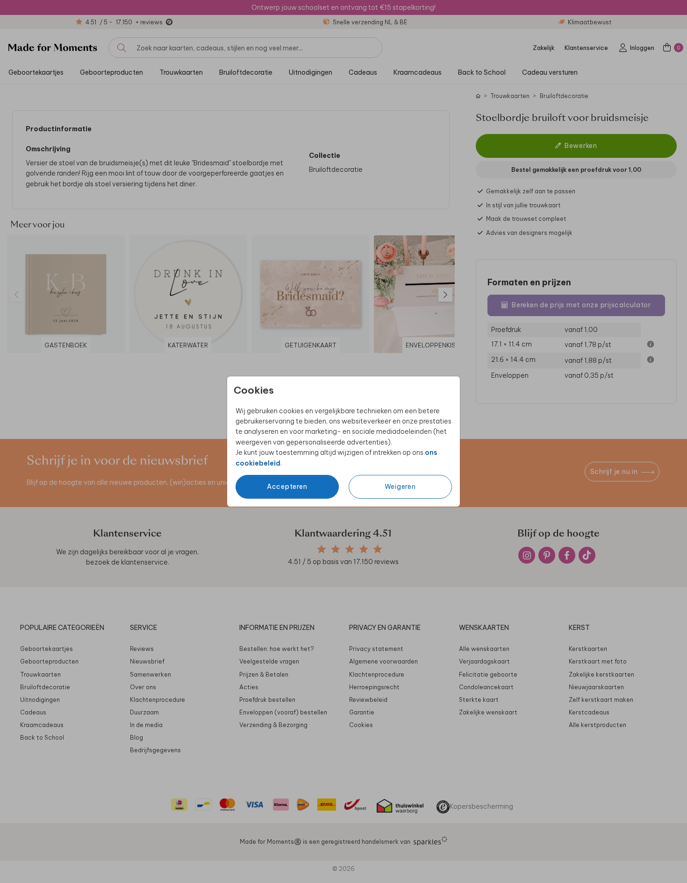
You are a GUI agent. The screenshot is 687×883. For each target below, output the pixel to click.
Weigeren (400, 486)
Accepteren (287, 486)
